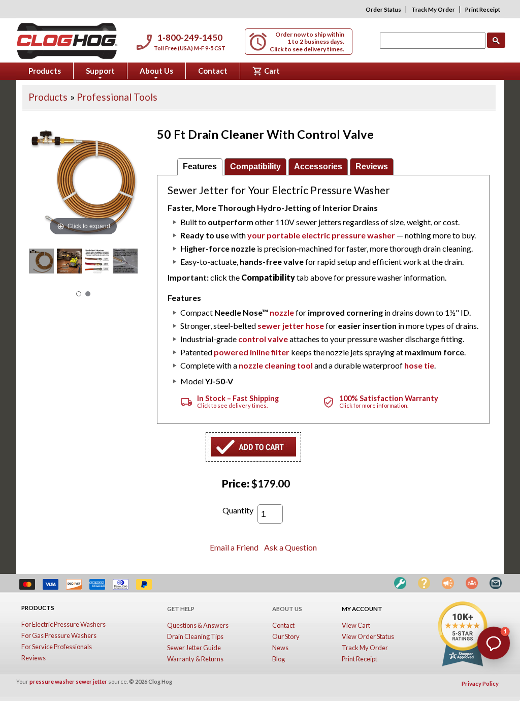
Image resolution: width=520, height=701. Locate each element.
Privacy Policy (480, 683)
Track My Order (433, 9)
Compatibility (255, 166)
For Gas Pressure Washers (58, 635)
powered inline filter (251, 352)
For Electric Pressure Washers (63, 624)
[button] (493, 643)
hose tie (419, 365)
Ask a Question (290, 547)
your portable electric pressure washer (321, 235)
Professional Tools (117, 97)
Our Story (286, 636)
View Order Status (368, 636)
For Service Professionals (56, 647)
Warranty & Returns (195, 659)
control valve (263, 339)
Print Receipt (482, 9)
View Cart (356, 625)
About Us (156, 72)
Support (100, 72)
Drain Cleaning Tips (195, 636)
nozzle (282, 312)
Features (200, 166)
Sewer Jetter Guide (194, 648)
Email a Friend (234, 547)
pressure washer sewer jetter (68, 681)
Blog (278, 659)
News (280, 648)
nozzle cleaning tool (276, 365)
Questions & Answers (198, 625)
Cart (266, 71)
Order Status (383, 9)
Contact (213, 70)
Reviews (371, 166)
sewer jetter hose (290, 325)
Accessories (318, 166)
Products (44, 70)
